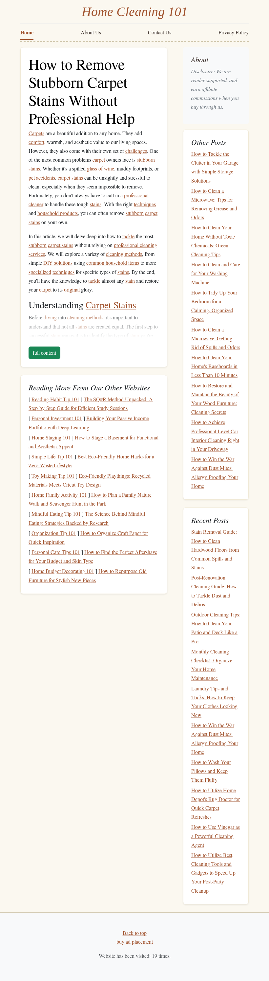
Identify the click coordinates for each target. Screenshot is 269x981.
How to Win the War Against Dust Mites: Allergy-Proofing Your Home (214, 472)
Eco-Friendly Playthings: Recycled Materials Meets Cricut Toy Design (90, 480)
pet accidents (42, 177)
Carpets (36, 133)
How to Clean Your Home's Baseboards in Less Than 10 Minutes (214, 366)
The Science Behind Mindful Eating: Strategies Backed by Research (87, 518)
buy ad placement (134, 941)
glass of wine (100, 168)
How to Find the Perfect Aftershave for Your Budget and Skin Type (93, 556)
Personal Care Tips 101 (55, 551)
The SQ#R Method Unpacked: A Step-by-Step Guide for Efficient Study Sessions (91, 403)
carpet (99, 159)
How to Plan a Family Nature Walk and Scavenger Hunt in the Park (90, 499)
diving (50, 317)
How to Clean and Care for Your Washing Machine (215, 273)
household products (57, 212)
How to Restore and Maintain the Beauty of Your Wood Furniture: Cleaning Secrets (215, 399)
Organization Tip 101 (53, 532)
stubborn (146, 159)
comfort (36, 141)
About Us (91, 32)
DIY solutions (57, 262)
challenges (136, 150)
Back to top (135, 932)
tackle (128, 236)
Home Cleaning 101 (135, 11)
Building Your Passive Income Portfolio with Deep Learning (89, 422)
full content (44, 352)
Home (26, 32)
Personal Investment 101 (56, 418)
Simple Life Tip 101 (52, 456)
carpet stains (70, 177)
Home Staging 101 (51, 437)
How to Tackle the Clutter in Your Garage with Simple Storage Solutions (214, 167)
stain (130, 280)
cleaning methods (124, 253)
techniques (145, 204)
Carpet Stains (111, 304)
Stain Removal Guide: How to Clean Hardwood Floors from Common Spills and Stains (215, 549)
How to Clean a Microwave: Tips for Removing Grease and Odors (214, 204)
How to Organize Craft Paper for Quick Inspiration (88, 537)
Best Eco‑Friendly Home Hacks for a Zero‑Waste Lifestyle (91, 461)
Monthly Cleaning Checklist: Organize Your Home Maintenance (211, 665)
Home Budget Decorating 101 (62, 570)
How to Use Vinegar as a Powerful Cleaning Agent (215, 835)
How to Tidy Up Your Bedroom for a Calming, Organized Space (214, 306)
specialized (40, 271)
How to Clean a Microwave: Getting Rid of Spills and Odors (215, 338)
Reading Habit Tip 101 (55, 399)
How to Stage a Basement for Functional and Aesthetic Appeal (93, 442)
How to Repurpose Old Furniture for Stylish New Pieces (88, 575)
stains (34, 168)
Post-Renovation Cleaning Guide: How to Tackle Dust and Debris (214, 591)
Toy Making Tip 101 (52, 475)
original (72, 289)
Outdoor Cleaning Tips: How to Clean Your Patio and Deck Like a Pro (215, 628)
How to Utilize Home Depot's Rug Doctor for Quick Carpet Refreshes (215, 803)
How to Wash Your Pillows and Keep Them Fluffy (211, 770)
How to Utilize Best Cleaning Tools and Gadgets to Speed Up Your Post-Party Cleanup (213, 872)
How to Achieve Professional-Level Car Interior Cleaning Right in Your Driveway (215, 435)
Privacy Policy (233, 32)
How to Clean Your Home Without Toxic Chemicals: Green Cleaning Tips (213, 241)
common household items (112, 262)
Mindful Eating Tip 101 (56, 513)
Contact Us (159, 32)
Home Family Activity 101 (59, 494)
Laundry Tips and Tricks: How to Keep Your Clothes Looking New (214, 702)
